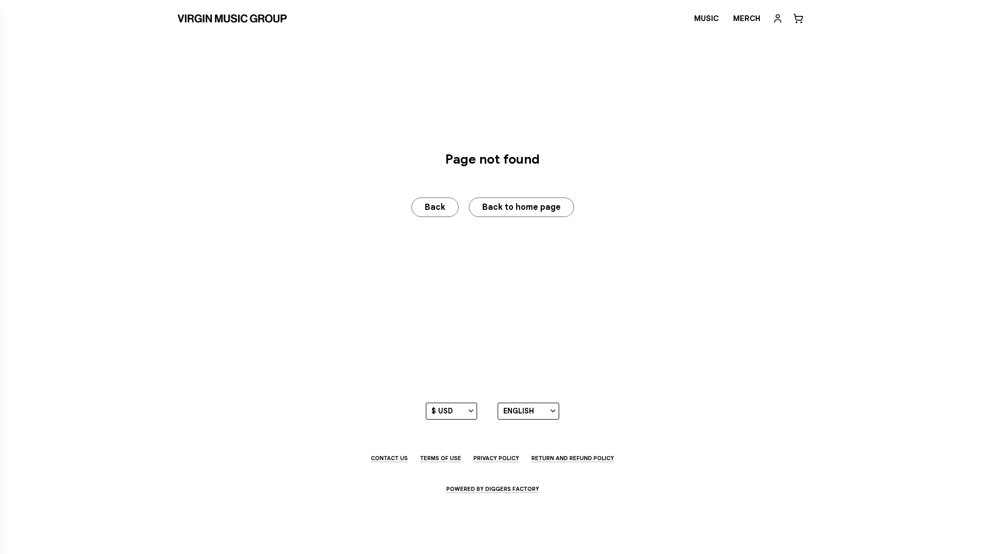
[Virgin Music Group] (232, 18)
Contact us (389, 458)
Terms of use (440, 458)
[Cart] (798, 18)
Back (435, 207)
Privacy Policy (496, 458)
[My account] (778, 18)
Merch (746, 18)
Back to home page (521, 207)
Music (706, 18)
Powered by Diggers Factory (492, 488)
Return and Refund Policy (572, 458)
